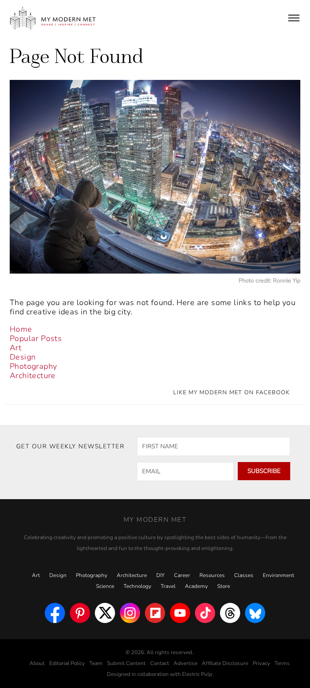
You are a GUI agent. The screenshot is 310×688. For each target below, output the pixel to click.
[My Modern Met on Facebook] (55, 613)
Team (96, 663)
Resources (212, 575)
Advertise (185, 663)
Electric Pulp (197, 674)
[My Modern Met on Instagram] (130, 613)
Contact (159, 663)
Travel (168, 586)
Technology (137, 586)
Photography (33, 366)
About (37, 663)
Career (182, 575)
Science (105, 586)
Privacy (261, 663)
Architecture (33, 375)
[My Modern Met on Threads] (230, 613)
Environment (278, 575)
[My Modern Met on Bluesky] (255, 613)
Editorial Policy (67, 663)
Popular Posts (36, 338)
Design (23, 357)
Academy (196, 586)
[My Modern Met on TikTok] (205, 613)
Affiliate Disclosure (225, 663)
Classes (243, 575)
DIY (160, 575)
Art (15, 348)
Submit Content (126, 663)
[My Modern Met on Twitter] (105, 613)
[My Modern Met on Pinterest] (80, 613)
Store (223, 586)
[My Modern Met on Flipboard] (155, 613)
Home (21, 329)
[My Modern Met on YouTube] (180, 613)
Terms (282, 663)
